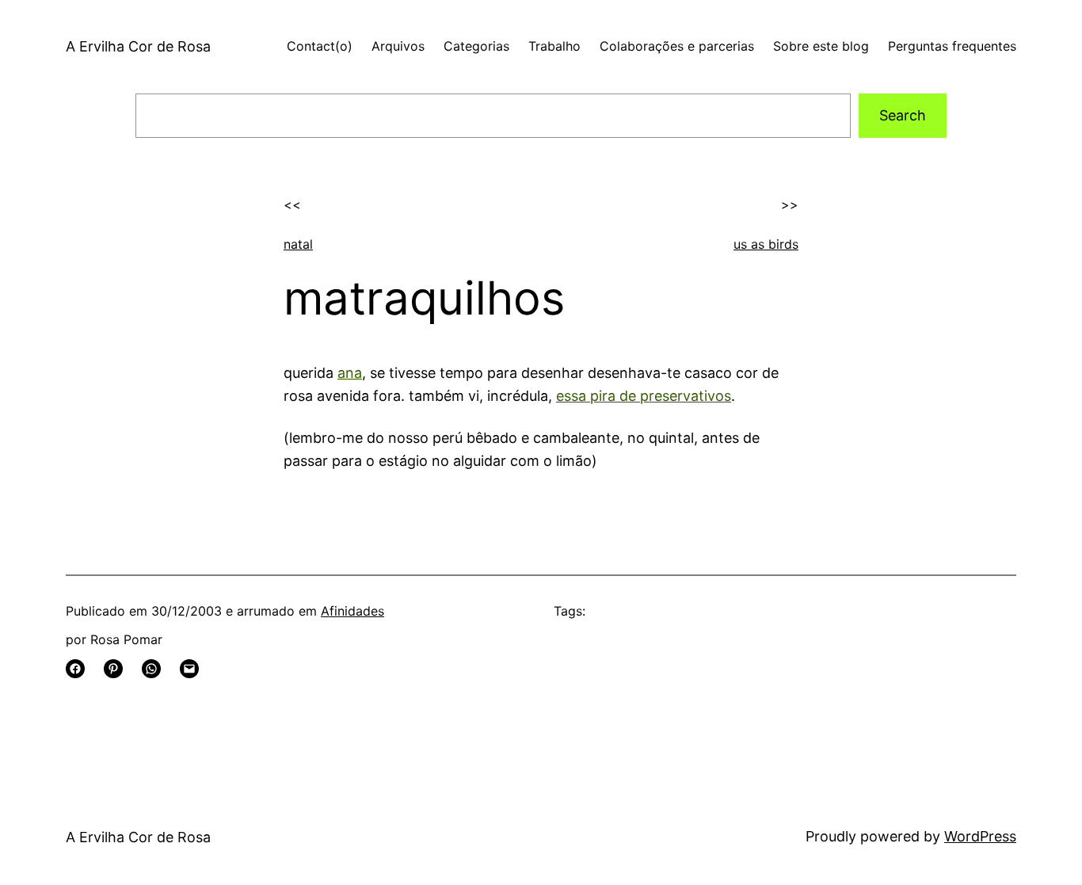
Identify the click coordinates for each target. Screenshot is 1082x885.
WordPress (980, 836)
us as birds (765, 244)
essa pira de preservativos (643, 395)
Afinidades (352, 611)
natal (298, 244)
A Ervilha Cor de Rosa (138, 46)
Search (902, 115)
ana (349, 372)
